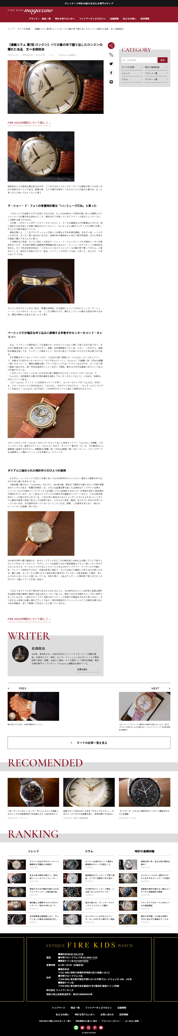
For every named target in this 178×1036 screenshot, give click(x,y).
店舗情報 (114, 18)
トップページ (58, 1007)
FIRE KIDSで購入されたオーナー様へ (55, 1021)
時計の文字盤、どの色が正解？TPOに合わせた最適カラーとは (154, 917)
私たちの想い (129, 18)
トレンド (33, 851)
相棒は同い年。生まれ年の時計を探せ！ (155, 863)
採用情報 (144, 18)
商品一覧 (46, 18)
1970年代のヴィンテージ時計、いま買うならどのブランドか (99, 890)
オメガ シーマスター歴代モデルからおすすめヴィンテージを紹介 (155, 876)
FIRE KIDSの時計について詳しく (28, 123)
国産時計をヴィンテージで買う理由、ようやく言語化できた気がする (99, 878)
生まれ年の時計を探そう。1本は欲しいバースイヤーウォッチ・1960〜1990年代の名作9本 (44, 878)
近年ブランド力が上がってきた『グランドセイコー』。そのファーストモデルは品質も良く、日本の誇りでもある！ (88, 812)
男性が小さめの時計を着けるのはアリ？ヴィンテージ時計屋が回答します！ (44, 891)
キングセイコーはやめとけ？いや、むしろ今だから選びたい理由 (99, 917)
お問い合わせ (107, 1014)
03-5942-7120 (90, 957)
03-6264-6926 (81, 960)
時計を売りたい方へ (65, 18)
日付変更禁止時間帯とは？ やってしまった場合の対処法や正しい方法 (44, 919)
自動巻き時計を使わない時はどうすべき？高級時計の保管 (155, 890)
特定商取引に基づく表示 (86, 1021)
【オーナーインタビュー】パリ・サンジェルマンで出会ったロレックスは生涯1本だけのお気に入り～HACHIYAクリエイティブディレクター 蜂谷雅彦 (33, 814)
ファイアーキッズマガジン (92, 18)
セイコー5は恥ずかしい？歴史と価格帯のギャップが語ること (99, 863)
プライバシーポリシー (111, 1021)
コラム (51, 55)
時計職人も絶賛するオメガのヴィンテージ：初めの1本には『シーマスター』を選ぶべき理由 (44, 905)
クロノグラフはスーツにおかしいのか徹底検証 (155, 904)
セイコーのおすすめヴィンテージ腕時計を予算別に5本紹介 (44, 863)
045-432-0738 (76, 954)
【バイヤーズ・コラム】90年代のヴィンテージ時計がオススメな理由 (144, 812)
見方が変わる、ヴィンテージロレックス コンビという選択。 (99, 904)
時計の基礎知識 (144, 851)
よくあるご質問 (132, 1021)
